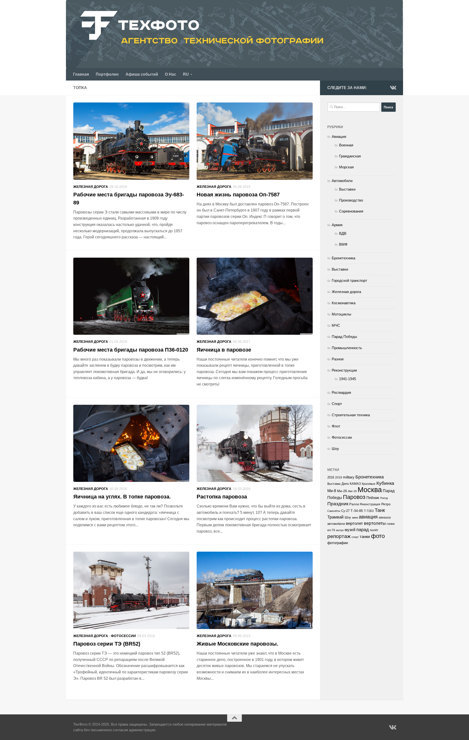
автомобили (336, 524)
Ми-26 (342, 491)
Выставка (334, 483)
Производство (351, 200)
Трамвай (335, 517)
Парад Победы (344, 337)
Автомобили (342, 181)
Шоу (335, 448)
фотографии (337, 543)
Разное (338, 359)
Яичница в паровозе (224, 350)
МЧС (336, 325)
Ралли (354, 504)
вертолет (354, 523)
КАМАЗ (355, 484)
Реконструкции (344, 370)
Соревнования (351, 211)
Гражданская (350, 156)
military (348, 477)
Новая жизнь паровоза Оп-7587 (238, 195)
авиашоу (385, 517)
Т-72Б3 (369, 510)
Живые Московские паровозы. (237, 644)
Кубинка (385, 483)
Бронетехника (343, 258)
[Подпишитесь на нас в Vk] (393, 88)
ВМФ (343, 244)
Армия (337, 225)
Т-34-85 (357, 511)
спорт (355, 537)
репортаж (339, 536)
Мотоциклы (341, 314)
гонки (390, 524)
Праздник (337, 503)
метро (340, 530)
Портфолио (107, 74)
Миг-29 (352, 491)
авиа (355, 517)
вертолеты (375, 523)
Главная (81, 74)
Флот (336, 426)
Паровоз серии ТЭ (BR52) (106, 644)
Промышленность (347, 348)
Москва (370, 490)
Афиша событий (142, 74)
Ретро (386, 504)
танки (365, 536)
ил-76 (331, 530)
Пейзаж (372, 498)
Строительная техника (351, 415)
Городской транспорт (349, 280)
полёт (374, 530)
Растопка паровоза (222, 497)
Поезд (384, 498)
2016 (330, 477)
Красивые (368, 484)
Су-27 (345, 511)
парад (362, 529)
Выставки (347, 189)
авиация (368, 516)
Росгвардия (341, 392)
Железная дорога (90, 187)
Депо (345, 484)
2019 (338, 477)
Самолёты (333, 510)
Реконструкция (370, 504)
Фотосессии (123, 636)
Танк (380, 510)
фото (378, 536)
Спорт (337, 404)
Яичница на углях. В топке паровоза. (122, 497)
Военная (346, 145)
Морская (346, 167)
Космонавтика (343, 303)
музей (350, 529)
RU (186, 74)
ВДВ (342, 233)
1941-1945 (347, 379)
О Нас (170, 74)
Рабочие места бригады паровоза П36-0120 (130, 350)
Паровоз (354, 497)
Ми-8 (331, 490)
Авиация (339, 136)
